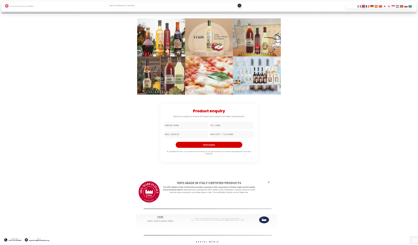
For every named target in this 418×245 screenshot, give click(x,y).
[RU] (406, 6)
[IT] (359, 6)
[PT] (401, 6)
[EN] (363, 6)
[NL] (397, 6)
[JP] (384, 6)
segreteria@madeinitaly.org (230, 220)
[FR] (367, 6)
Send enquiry (209, 145)
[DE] (372, 6)
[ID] (393, 6)
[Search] (239, 5)
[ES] (376, 6)
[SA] (410, 6)
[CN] (380, 6)
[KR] (389, 6)
